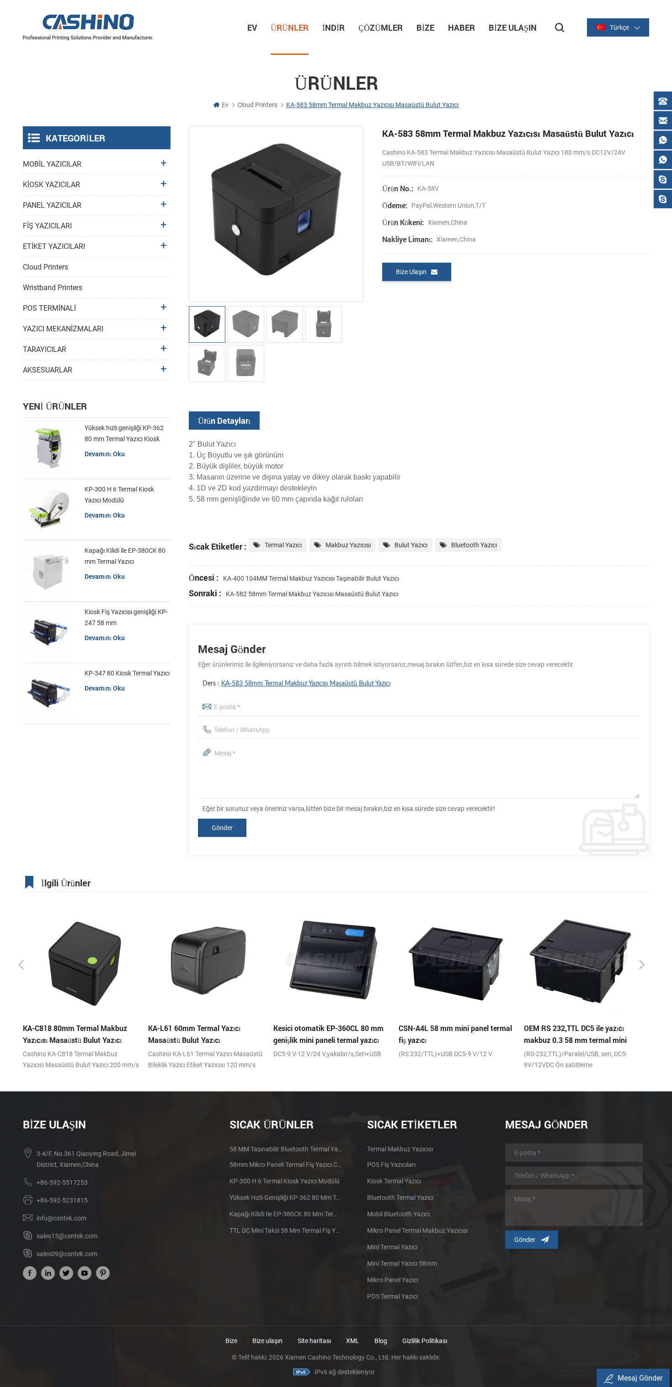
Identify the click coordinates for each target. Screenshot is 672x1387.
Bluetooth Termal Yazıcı (400, 1197)
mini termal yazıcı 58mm (402, 1263)
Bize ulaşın (268, 1340)
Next (642, 964)
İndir (333, 27)
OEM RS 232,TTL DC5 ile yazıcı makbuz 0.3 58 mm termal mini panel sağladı (450, 1034)
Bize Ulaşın (513, 27)
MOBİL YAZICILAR (52, 164)
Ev (252, 27)
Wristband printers (52, 287)
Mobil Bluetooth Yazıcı (398, 1214)
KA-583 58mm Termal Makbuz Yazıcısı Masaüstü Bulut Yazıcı (305, 683)
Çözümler (380, 27)
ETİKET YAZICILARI (54, 246)
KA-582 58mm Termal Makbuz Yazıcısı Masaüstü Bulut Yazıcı (312, 594)
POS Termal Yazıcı (392, 1296)
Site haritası (314, 1340)
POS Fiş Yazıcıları (391, 1164)
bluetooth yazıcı (474, 545)
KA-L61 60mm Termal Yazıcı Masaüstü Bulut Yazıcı (69, 1034)
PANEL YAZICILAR (52, 205)
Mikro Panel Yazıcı (392, 1280)
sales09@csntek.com (67, 1253)
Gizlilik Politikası (424, 1340)
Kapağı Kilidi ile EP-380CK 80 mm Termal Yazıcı (125, 556)
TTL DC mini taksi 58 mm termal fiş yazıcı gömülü (285, 1230)
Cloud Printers (45, 267)
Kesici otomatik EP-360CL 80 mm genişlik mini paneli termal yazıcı (203, 1034)
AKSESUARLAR (47, 370)
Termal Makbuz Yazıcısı (400, 1149)
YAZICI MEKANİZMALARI (63, 328)
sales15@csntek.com (67, 1236)
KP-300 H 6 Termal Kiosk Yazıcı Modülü (119, 495)
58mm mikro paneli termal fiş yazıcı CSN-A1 (285, 1164)
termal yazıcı (283, 545)
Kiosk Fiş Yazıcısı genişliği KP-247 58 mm (126, 617)
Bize (425, 27)
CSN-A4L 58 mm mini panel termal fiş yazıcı (330, 1034)
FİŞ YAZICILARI (47, 225)
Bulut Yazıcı (411, 545)
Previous (21, 964)
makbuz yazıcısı (348, 545)
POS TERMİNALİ (49, 308)
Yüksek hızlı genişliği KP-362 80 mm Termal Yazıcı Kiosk (124, 433)
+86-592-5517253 (62, 1182)
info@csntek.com (61, 1218)
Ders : (296, 683)
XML (352, 1340)
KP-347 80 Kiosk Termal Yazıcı (127, 673)
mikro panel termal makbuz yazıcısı (417, 1230)
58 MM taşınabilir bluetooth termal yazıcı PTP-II (285, 1149)
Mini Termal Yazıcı (392, 1247)
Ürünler (290, 27)
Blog (380, 1340)
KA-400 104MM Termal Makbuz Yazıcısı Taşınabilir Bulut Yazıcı (311, 578)
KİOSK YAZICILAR (51, 184)
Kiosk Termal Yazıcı (394, 1181)
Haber (461, 27)
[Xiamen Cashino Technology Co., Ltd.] (88, 27)
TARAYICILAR (44, 349)
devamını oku (105, 453)
